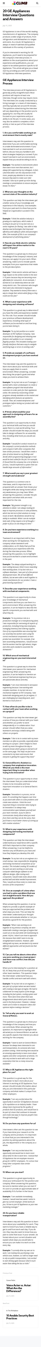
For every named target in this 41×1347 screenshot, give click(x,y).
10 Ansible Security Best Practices (20, 1317)
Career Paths (10, 1280)
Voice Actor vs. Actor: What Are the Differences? (18, 1288)
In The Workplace (12, 1310)
